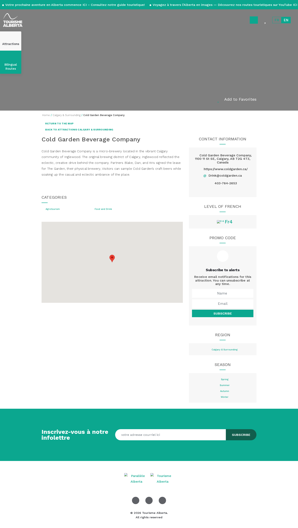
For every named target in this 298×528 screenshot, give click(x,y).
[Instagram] (232, 190)
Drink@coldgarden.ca (225, 175)
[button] (112, 258)
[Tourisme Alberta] (13, 20)
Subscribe (222, 313)
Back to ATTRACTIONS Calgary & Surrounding (79, 129)
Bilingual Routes (10, 66)
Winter (224, 397)
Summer (225, 385)
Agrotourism (53, 209)
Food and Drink (103, 209)
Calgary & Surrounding (225, 350)
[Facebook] (213, 190)
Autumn (224, 391)
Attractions (10, 44)
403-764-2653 (225, 183)
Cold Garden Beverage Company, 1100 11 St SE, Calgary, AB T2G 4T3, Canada (223, 158)
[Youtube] (162, 500)
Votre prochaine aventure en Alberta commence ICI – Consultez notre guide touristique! (75, 5)
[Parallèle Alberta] (137, 478)
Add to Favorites (240, 99)
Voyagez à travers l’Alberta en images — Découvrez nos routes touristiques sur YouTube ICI (224, 5)
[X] (223, 190)
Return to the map (59, 123)
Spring (224, 379)
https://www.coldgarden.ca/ (226, 169)
